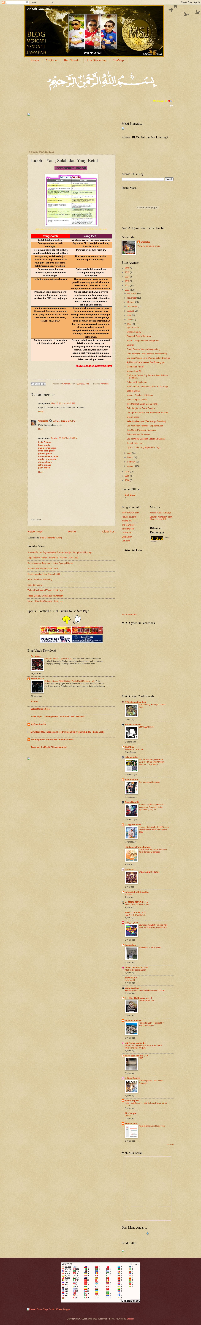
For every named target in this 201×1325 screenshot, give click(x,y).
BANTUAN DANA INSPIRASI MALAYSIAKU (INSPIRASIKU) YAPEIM (143, 1046)
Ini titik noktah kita (146, 1000)
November (132, 298)
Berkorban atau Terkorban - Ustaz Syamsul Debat (50, 563)
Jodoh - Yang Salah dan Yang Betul (143, 340)
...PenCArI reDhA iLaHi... (137, 892)
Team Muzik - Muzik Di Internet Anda (48, 747)
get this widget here (129, 614)
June (129, 319)
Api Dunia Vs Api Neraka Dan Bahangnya (145, 362)
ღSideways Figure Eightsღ (138, 847)
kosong (34, 701)
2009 (127, 476)
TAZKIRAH (130, 747)
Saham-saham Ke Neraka (138, 434)
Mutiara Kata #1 (134, 371)
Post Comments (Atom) (51, 538)
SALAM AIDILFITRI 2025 (149, 872)
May (129, 324)
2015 (127, 272)
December (132, 293)
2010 (127, 472)
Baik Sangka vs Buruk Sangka (141, 408)
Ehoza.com (127, 537)
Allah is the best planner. (135, 970)
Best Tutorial (72, 60)
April (129, 453)
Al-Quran (51, 60)
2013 (127, 281)
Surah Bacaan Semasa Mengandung (143, 349)
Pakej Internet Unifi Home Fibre (152, 1126)
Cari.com (126, 541)
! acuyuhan (130, 945)
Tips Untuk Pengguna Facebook (141, 430)
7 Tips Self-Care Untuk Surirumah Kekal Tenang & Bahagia (153, 850)
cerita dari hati (132, 988)
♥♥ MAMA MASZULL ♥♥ (136, 902)
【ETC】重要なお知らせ (135, 915)
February (131, 462)
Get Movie (36, 656)
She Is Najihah (132, 1100)
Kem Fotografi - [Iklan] (137, 399)
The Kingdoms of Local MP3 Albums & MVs (52, 739)
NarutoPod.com (129, 517)
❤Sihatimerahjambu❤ (135, 702)
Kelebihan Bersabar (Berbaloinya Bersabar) (146, 421)
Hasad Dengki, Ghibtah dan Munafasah (45, 596)
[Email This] (32, 384)
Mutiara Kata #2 (134, 332)
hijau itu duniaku (133, 1020)
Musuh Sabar (133, 417)
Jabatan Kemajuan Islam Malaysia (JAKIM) (161, 518)
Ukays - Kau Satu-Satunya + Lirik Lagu (45, 601)
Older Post (108, 531)
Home (35, 60)
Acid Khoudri (131, 780)
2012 (127, 285)
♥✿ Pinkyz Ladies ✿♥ (135, 1043)
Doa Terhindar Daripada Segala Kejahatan (146, 439)
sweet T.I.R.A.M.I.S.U (135, 912)
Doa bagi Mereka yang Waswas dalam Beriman (148, 358)
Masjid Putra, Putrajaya (160, 513)
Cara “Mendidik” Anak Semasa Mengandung (147, 354)
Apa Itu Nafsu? (133, 327)
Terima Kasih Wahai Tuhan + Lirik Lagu (45, 590)
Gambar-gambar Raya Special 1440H (44, 574)
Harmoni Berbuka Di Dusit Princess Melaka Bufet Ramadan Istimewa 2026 (154, 829)
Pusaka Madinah (133, 724)
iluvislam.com (128, 529)
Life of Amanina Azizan (136, 967)
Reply (40, 411)
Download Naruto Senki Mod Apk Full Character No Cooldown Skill (153, 926)
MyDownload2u (38, 724)
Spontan (130, 345)
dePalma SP (131, 978)
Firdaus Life (131, 1123)
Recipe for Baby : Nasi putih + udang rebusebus (151, 1024)
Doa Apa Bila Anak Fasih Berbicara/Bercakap (147, 413)
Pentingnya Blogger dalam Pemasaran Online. (145, 990)
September (132, 306)
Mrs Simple (130, 1113)
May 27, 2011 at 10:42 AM (63, 403)
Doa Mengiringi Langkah (149, 782)
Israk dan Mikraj (34, 585)
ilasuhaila (129, 869)
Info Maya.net (128, 525)
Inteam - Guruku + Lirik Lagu (140, 395)
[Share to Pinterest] (44, 384)
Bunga (128, 1116)
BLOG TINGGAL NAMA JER (137, 905)
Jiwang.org (126, 521)
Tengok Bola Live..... (136, 443)
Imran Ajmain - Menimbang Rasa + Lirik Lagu (147, 386)
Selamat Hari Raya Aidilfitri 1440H (42, 568)
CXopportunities (133, 825)
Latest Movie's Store (40, 709)
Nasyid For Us (37, 679)
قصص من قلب (131, 922)
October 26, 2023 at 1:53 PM (64, 438)
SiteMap (118, 60)
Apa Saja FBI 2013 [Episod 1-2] (58, 659)
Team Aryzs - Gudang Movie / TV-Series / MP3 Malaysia (57, 716)
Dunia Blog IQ (132, 802)
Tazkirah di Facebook (134, 749)
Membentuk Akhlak (135, 367)
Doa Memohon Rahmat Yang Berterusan (145, 426)
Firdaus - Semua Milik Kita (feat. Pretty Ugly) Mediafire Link (69, 681)
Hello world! (130, 980)
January (131, 466)
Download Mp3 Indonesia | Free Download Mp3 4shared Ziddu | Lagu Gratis (67, 732)
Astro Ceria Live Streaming (39, 579)
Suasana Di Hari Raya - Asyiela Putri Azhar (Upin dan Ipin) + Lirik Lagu (59, 552)
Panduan (104, 384)
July (129, 315)
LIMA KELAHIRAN (146, 727)
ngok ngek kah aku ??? (136, 1056)
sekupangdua (131, 757)
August (130, 311)
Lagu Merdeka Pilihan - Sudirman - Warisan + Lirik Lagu (52, 558)
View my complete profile (148, 246)
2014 (127, 277)
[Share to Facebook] (41, 384)
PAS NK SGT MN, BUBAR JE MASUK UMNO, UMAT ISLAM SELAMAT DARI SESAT (151, 762)
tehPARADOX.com (130, 513)
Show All (170, 1145)
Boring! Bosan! (133, 391)
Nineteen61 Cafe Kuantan (150, 947)
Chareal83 (43, 421)
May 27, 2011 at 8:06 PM (64, 421)
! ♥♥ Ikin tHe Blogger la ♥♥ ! (138, 998)
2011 (127, 290)
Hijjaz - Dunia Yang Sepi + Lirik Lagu (143, 447)
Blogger (130, 1319)
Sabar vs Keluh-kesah (137, 382)
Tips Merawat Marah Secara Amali (142, 404)
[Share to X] (38, 384)
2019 (127, 268)
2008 (127, 480)
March (130, 457)
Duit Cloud (130, 495)
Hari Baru (129, 894)
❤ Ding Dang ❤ (132, 1078)
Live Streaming (96, 60)
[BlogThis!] (35, 384)
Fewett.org (126, 533)
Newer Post (34, 531)
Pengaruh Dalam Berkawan (139, 336)
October (131, 302)
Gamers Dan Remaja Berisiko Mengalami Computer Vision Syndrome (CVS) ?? (151, 807)
